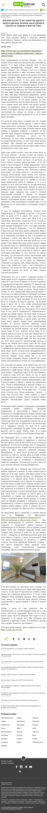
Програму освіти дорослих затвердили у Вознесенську (19, 700)
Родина (34, 738)
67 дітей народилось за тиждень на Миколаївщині (17, 648)
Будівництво (5, 725)
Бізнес (3, 728)
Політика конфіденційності (9, 807)
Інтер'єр (19, 735)
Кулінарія (4, 738)
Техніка (19, 718)
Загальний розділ (7, 718)
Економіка (4, 735)
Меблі (19, 728)
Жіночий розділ (6, 731)
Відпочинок (20, 725)
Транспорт (35, 721)
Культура (35, 731)
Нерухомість (21, 721)
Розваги (35, 725)
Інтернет (19, 731)
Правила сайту (22, 807)
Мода (34, 735)
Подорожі (4, 742)
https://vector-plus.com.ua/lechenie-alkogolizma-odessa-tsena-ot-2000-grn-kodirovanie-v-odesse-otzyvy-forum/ (22, 53)
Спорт (34, 728)
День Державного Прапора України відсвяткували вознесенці (22, 661)
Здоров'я (35, 718)
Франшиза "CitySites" (7, 763)
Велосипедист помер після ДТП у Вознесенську (17, 680)
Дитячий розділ (37, 742)
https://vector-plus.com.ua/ (11, 630)
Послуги (19, 738)
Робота (19, 742)
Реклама (4, 745)
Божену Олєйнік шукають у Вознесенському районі (18, 674)
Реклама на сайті (6, 761)
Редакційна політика (15, 809)
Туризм (3, 721)
